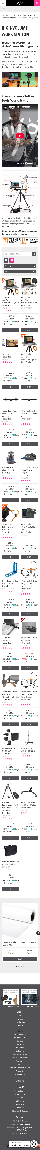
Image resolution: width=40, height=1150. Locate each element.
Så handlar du (20, 1037)
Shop (9, 15)
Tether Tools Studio (9, 18)
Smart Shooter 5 (9, 354)
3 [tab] (21, 966)
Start (3, 15)
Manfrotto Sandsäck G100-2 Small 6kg (10, 862)
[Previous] (3, 999)
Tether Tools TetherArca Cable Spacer (28, 527)
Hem (20, 1015)
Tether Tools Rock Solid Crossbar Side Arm (29, 413)
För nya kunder (20, 1034)
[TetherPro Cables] (20, 244)
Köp (11, 330)
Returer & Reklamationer (20, 1067)
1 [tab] (16, 966)
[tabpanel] (20, 932)
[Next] (37, 999)
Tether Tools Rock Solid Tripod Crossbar (9, 413)
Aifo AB (20, 1117)
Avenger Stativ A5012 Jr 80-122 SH (28, 749)
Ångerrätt (20, 1071)
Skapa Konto (20, 1074)
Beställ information (20, 1057)
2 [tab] (18, 966)
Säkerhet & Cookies (20, 1054)
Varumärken (17, 15)
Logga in (20, 1077)
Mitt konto (20, 1044)
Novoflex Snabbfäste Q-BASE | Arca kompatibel (29, 470)
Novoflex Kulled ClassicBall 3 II (8, 468)
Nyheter (20, 1019)
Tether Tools (28, 15)
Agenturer (20, 1061)
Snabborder (20, 1022)
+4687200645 (24, 1124)
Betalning (20, 1051)
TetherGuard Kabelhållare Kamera (7, 527)
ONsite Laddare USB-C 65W (8, 749)
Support (20, 1064)
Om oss (20, 1025)
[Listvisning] (6, 260)
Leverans (20, 1047)
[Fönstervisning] (11, 260)
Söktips (20, 1041)
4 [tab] (23, 966)
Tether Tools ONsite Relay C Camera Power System (29, 583)
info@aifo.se (23, 1121)
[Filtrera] (34, 254)
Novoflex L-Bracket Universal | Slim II (10, 582)
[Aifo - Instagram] (4, 1145)
